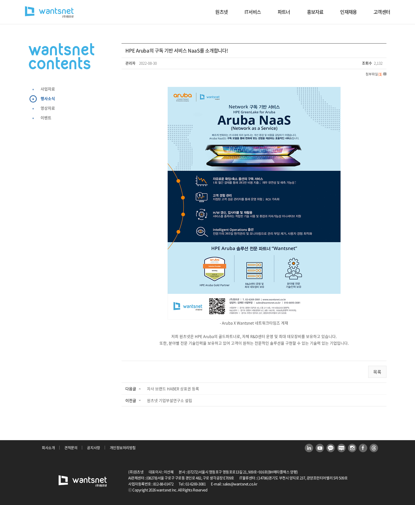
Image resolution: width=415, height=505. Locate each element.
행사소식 (48, 98)
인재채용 (348, 11)
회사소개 (48, 447)
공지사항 (93, 447)
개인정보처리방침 (123, 447)
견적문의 (70, 447)
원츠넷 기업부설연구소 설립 (169, 400)
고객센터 (381, 11)
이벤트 (46, 117)
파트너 (284, 11)
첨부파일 (374, 74)
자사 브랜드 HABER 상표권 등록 (173, 388)
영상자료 (48, 108)
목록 (377, 372)
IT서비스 (252, 11)
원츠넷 (221, 11)
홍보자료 (315, 11)
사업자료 (48, 89)
